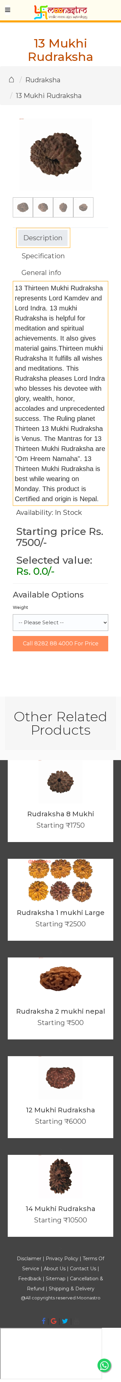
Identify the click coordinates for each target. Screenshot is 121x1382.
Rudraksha (43, 80)
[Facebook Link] (43, 1321)
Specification (43, 256)
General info (41, 273)
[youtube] (76, 1321)
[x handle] (65, 1321)
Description (43, 238)
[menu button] (7, 10)
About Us (55, 1269)
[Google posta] (53, 1321)
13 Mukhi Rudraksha (49, 96)
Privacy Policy (62, 1259)
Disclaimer (29, 1259)
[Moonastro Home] (60, 8)
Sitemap (56, 1279)
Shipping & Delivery (71, 1289)
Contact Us (83, 1269)
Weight (20, 607)
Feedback (29, 1279)
